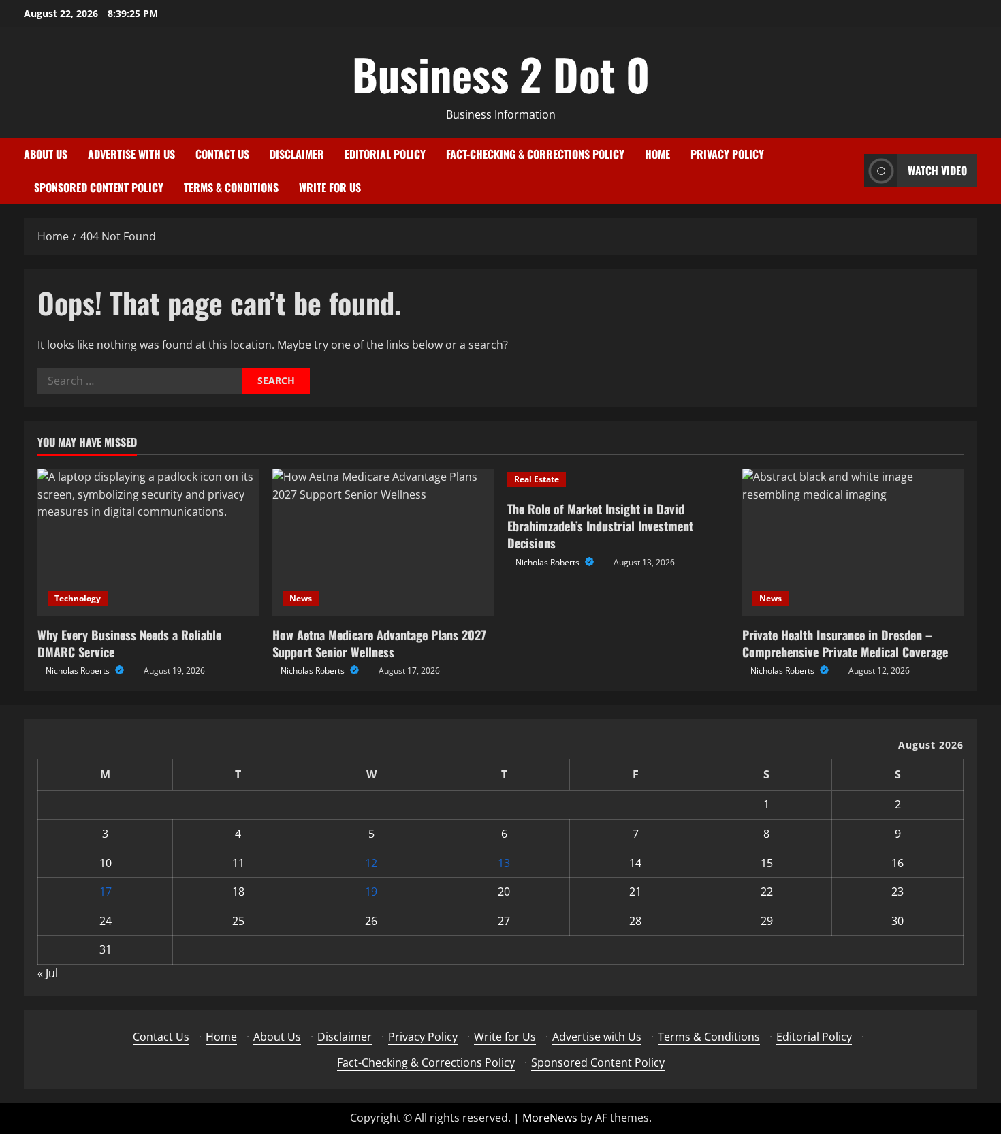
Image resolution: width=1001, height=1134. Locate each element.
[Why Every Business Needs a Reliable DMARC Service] (148, 542)
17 (105, 891)
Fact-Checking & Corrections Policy (535, 154)
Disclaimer (297, 154)
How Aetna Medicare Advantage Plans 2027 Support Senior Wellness (379, 643)
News (300, 598)
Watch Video (937, 170)
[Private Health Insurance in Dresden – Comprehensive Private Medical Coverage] (853, 542)
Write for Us (330, 187)
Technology (77, 598)
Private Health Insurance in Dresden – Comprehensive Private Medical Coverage (845, 643)
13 (504, 862)
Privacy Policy (727, 154)
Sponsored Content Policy (98, 187)
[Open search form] (850, 170)
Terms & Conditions (231, 187)
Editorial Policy (385, 154)
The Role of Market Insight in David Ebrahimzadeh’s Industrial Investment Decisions (600, 526)
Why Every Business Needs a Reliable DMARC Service (129, 643)
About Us (45, 154)
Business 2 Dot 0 (501, 74)
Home (657, 154)
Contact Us (222, 154)
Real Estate (536, 479)
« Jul (47, 973)
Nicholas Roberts (79, 670)
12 (371, 862)
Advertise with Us (131, 154)
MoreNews (549, 1117)
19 (371, 891)
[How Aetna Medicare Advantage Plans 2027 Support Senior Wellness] (383, 542)
